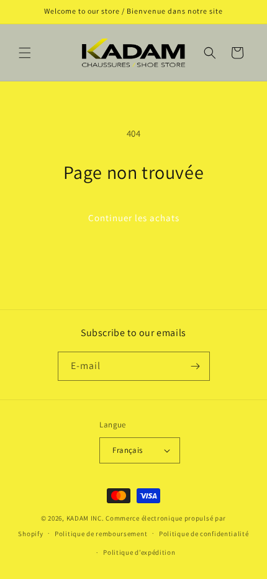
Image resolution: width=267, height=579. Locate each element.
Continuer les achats (133, 218)
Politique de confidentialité (204, 533)
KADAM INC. (85, 518)
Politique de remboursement (101, 533)
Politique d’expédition (139, 552)
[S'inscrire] (195, 366)
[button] (24, 52)
